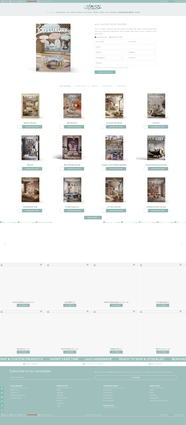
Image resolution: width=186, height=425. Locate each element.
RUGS (107, 12)
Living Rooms (108, 400)
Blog (151, 392)
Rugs (59, 406)
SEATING (73, 12)
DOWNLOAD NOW (105, 72)
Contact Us (14, 392)
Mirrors (60, 400)
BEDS (68, 12)
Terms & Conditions (18, 395)
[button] (5, 243)
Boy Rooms (107, 390)
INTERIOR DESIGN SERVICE (125, 12)
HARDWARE (113, 12)
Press (152, 390)
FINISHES (137, 12)
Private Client (117, 37)
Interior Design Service (159, 400)
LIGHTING (102, 12)
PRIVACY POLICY (112, 372)
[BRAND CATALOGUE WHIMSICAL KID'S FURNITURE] (30, 364)
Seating (60, 392)
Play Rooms (108, 395)
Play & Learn (62, 398)
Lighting (60, 403)
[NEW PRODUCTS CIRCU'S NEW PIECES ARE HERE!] (155, 364)
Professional (102, 37)
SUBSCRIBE (135, 377)
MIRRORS (95, 12)
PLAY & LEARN (87, 12)
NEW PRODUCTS (61, 12)
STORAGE (79, 12)
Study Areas (108, 398)
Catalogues (154, 398)
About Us (14, 390)
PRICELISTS (121, 86)
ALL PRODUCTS (50, 12)
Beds (59, 390)
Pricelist (153, 395)
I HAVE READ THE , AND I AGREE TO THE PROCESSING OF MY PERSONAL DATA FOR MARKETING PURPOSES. (134, 372)
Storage (60, 395)
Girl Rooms (107, 392)
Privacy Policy (16, 398)
